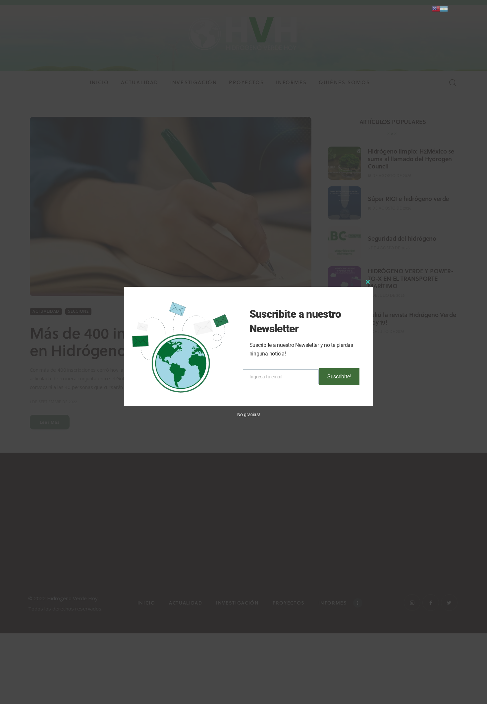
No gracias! (248, 414)
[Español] (444, 8)
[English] (436, 8)
